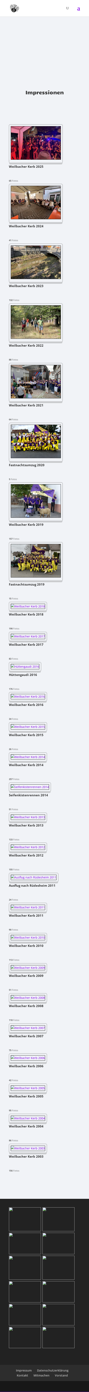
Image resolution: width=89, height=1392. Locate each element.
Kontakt (22, 1375)
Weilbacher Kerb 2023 (26, 286)
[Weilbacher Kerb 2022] (36, 338)
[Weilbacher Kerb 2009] (28, 968)
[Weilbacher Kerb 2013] (28, 817)
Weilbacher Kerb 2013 (26, 825)
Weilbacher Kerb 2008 (26, 1006)
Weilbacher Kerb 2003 (26, 1156)
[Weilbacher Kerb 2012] (28, 847)
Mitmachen (41, 1375)
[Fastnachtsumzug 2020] (36, 457)
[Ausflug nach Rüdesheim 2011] (34, 877)
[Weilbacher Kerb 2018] (28, 606)
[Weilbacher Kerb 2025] (36, 159)
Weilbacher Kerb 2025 (26, 167)
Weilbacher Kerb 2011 (26, 916)
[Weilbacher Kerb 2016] (28, 696)
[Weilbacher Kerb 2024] (36, 218)
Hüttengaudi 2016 (23, 675)
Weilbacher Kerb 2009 (26, 976)
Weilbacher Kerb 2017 (26, 645)
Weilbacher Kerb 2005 (26, 1096)
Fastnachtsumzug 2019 (26, 584)
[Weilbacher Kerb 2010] (28, 937)
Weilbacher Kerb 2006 (26, 1066)
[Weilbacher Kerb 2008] (28, 998)
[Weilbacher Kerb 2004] (28, 1118)
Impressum (24, 1370)
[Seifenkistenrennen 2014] (30, 787)
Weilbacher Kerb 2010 (26, 946)
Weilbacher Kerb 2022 (26, 345)
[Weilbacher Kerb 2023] (36, 278)
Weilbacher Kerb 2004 (26, 1126)
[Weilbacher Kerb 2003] (28, 1148)
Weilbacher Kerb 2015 (26, 735)
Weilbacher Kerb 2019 (26, 525)
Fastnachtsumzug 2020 (26, 465)
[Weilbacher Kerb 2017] (28, 636)
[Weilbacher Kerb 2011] (28, 907)
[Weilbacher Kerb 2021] (36, 397)
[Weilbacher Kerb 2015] (28, 727)
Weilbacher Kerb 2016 (26, 705)
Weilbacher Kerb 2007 (26, 1036)
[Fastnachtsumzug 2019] (36, 576)
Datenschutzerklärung (53, 1370)
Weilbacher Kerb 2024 (26, 226)
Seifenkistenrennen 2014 (28, 795)
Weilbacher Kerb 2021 (26, 405)
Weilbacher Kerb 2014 (26, 765)
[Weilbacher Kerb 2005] (28, 1088)
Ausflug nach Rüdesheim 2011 (32, 886)
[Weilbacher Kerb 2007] (28, 1028)
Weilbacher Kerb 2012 (26, 855)
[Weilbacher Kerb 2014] (28, 757)
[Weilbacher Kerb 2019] (36, 517)
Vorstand (61, 1375)
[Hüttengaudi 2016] (25, 666)
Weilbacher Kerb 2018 (26, 614)
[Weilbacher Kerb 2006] (28, 1058)
